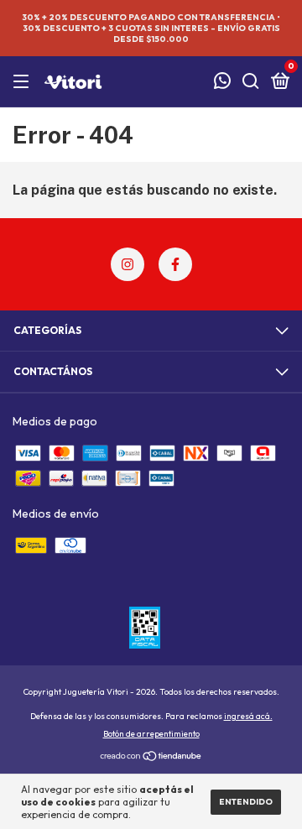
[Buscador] (251, 81)
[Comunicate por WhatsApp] (222, 82)
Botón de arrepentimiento (151, 733)
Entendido (246, 801)
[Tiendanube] (151, 757)
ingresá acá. (248, 716)
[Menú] (24, 81)
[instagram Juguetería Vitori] (127, 264)
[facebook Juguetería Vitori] (175, 264)
